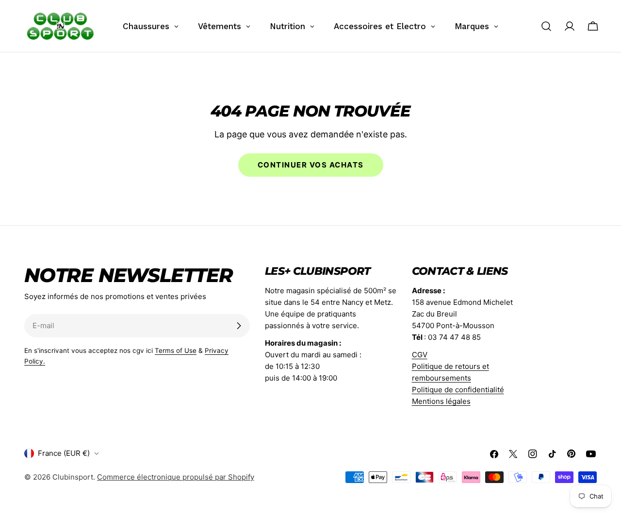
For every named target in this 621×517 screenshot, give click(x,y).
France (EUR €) (64, 453)
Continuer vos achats (311, 164)
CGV (419, 354)
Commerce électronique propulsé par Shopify (175, 477)
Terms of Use (175, 350)
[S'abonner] (239, 326)
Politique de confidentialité (458, 389)
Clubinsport (72, 477)
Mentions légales (441, 401)
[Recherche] (546, 26)
